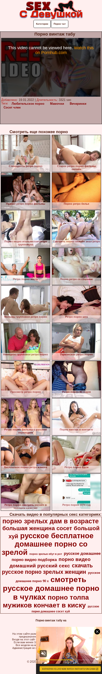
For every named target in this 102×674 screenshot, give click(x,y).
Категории (42, 24)
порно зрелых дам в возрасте (50, 521)
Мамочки (57, 103)
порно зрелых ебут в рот (45, 553)
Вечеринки (78, 103)
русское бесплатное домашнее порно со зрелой (48, 544)
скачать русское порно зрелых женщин (47, 568)
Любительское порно (28, 103)
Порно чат (60, 24)
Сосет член (12, 107)
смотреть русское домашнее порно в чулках (51, 588)
